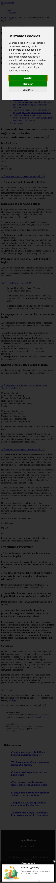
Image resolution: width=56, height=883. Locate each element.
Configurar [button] (28, 90)
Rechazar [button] (28, 84)
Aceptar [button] (28, 78)
